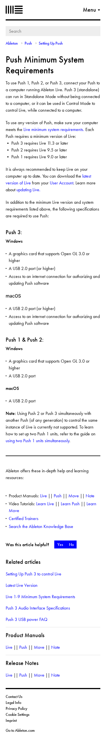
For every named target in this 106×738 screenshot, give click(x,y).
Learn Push (70, 504)
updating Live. (28, 190)
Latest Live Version (22, 585)
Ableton (14, 10)
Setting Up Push (51, 43)
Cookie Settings (17, 714)
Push (29, 43)
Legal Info (13, 702)
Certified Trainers (23, 518)
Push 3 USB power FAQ (26, 619)
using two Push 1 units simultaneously (37, 441)
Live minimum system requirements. (54, 129)
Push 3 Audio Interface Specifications (38, 608)
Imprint (11, 720)
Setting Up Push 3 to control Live (33, 574)
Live (43, 496)
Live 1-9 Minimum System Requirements (40, 597)
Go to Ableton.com (20, 730)
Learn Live (45, 504)
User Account (61, 183)
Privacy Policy (16, 708)
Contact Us (14, 696)
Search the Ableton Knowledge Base (41, 526)
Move (73, 496)
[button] (60, 544)
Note (90, 496)
